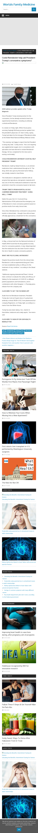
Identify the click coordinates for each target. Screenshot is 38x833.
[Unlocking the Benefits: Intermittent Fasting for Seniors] (19, 497)
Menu (7, 15)
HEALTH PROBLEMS (8, 603)
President (28, 330)
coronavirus (10, 330)
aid (4, 330)
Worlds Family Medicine (19, 4)
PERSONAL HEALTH (8, 350)
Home (5, 50)
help (22, 330)
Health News (12, 50)
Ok (19, 829)
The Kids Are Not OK (10, 483)
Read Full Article (12, 326)
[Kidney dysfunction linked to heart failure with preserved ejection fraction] (19, 560)
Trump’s (21, 333)
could (17, 330)
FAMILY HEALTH (7, 676)
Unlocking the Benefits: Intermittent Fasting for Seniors (18, 499)
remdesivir (6, 333)
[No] (36, 826)
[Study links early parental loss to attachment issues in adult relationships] (19, 529)
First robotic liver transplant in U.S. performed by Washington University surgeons (17, 449)
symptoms (14, 333)
